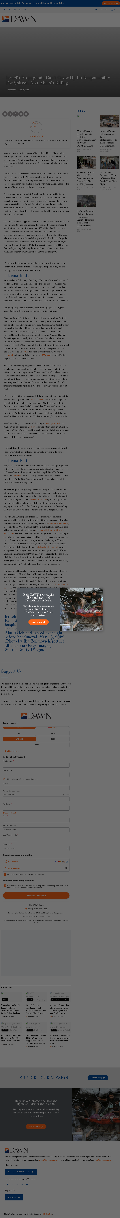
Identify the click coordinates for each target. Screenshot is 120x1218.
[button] (99, 592)
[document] (60, 609)
